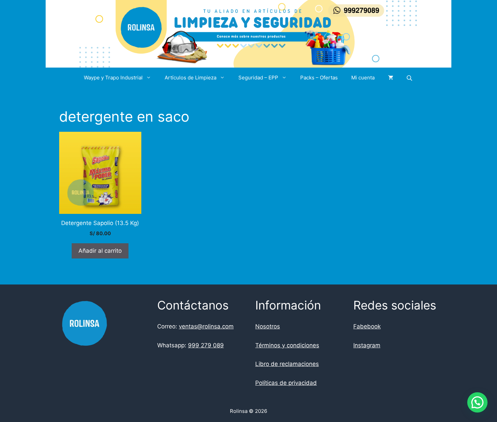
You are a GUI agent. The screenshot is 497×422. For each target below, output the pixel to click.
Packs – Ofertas (319, 77)
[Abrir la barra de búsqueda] (410, 78)
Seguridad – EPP (258, 77)
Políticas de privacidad (286, 382)
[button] (477, 402)
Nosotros (267, 326)
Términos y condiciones (287, 345)
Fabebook (367, 326)
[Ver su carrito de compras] (390, 78)
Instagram (366, 345)
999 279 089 (206, 345)
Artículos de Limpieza (190, 77)
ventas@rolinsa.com (206, 326)
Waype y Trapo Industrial (113, 77)
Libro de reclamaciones (287, 364)
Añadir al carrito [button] (100, 250)
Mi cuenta (363, 77)
